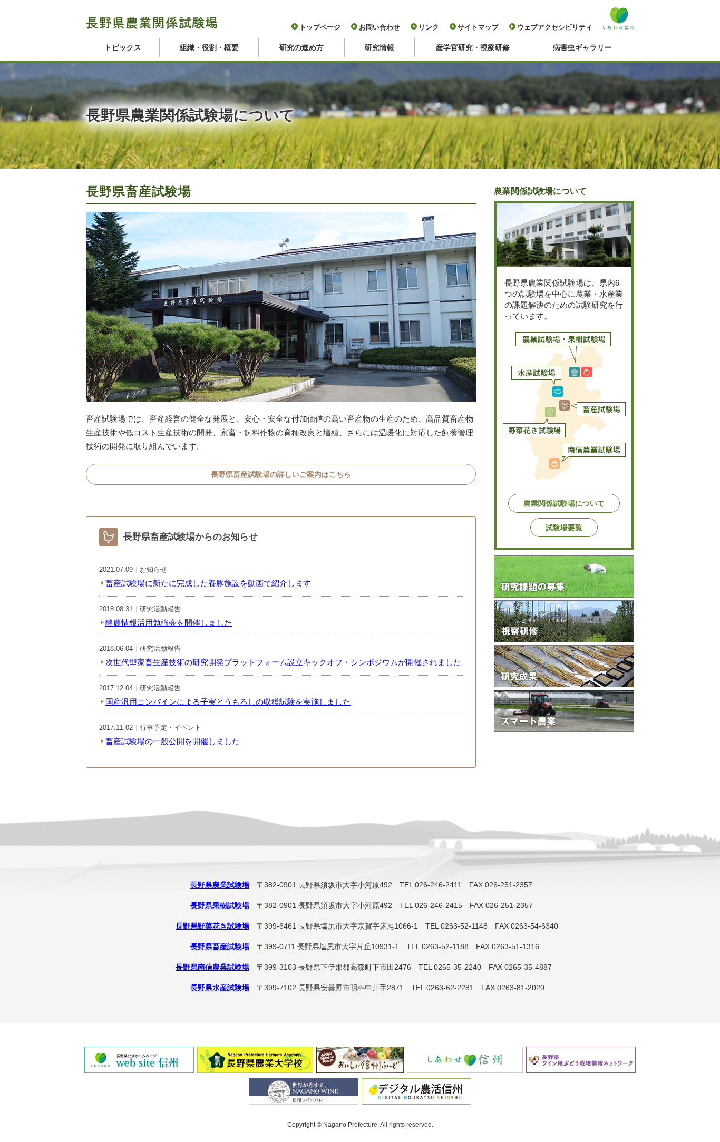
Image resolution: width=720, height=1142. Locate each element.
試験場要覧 (564, 527)
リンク (429, 27)
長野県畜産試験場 (219, 946)
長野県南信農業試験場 (212, 967)
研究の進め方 (301, 47)
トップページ (319, 27)
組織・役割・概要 (209, 47)
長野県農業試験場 (219, 885)
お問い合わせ (379, 27)
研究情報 (379, 47)
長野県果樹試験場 (219, 905)
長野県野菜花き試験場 (212, 926)
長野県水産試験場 (219, 987)
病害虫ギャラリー (582, 47)
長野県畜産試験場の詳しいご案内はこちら (281, 474)
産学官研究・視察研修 (473, 47)
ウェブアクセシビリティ (554, 27)
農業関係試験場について (564, 503)
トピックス (122, 47)
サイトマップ (478, 27)
